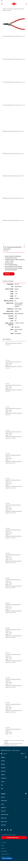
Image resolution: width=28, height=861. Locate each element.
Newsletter (3, 807)
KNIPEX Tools (6, 9)
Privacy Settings (4, 851)
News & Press (4, 821)
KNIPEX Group (4, 800)
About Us (3, 797)
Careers (2, 804)
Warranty (2, 845)
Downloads (3, 825)
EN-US (24, 753)
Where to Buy (3, 818)
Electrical (3, 760)
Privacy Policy (3, 842)
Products (11, 9)
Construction (3, 778)
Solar (2, 788)
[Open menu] (4, 4)
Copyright (3, 848)
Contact (5, 753)
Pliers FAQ (3, 811)
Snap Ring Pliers (17, 9)
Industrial (3, 774)
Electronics (3, 767)
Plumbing (3, 764)
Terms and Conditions (5, 854)
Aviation (2, 781)
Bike (2, 785)
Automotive (3, 771)
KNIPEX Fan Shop (4, 814)
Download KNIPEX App (12, 837)
